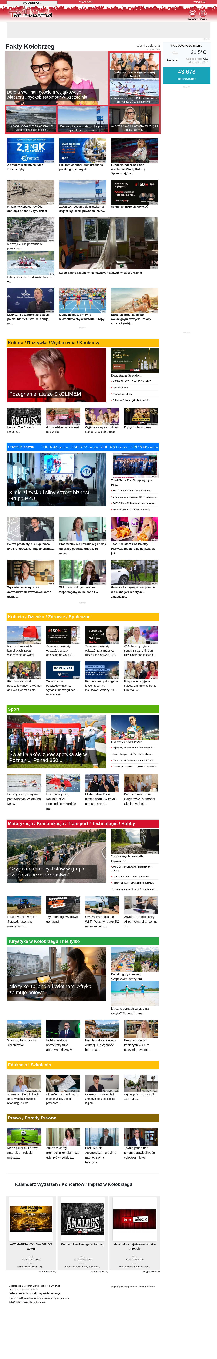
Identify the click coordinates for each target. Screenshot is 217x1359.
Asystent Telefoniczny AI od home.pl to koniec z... (140, 905)
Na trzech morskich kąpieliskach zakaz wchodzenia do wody (24, 633)
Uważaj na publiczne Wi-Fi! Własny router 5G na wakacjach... (102, 905)
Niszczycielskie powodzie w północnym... (30, 229)
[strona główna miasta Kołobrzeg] (30, 12)
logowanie (44, 1277)
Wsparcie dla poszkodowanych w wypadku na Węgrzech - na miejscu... (63, 670)
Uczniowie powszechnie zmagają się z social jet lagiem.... (102, 1081)
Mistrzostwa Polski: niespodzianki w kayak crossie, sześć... (100, 783)
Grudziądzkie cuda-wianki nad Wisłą (63, 412)
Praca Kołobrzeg (147, 1270)
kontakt (33, 1277)
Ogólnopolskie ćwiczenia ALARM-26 (140, 1079)
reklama (13, 1277)
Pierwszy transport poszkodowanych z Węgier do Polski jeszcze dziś (24, 668)
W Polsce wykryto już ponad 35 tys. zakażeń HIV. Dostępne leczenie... (140, 633)
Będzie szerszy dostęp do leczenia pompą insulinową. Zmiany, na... (102, 668)
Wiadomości (86, 2)
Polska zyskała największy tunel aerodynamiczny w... (60, 1029)
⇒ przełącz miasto (29, 1273)
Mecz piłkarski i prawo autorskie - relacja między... (22, 1136)
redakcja (23, 1277)
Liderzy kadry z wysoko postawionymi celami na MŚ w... (24, 783)
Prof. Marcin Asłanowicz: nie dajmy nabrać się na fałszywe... (100, 1139)
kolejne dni (172, 44)
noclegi (124, 1270)
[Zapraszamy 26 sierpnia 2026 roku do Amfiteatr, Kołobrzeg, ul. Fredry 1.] (56, 359)
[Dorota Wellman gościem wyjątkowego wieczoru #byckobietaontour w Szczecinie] (56, 61)
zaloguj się (199, 2)
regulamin (13, 1282)
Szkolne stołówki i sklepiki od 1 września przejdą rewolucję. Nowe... (24, 1081)
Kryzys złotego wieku (140, 410)
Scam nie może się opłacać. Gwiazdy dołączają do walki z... (63, 633)
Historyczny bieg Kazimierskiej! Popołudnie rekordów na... (61, 785)
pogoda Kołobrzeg (186, 29)
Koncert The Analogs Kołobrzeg (24, 412)
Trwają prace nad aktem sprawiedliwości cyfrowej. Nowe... (139, 1136)
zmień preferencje (42, 1282)
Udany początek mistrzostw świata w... (30, 262)
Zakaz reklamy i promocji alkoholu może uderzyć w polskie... (62, 1136)
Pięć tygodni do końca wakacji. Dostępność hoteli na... (100, 1029)
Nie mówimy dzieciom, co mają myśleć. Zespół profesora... (63, 1081)
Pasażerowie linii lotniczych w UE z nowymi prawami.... (137, 1029)
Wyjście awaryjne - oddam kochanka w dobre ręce (102, 412)
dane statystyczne (187, 63)
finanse (133, 1270)
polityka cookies (26, 1282)
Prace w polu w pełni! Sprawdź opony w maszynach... (22, 905)
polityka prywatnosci (60, 1282)
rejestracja (55, 1277)
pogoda (115, 1270)
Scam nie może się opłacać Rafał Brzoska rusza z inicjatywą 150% (102, 633)
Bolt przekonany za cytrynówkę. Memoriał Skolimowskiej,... (139, 783)
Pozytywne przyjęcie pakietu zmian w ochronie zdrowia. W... (140, 668)
